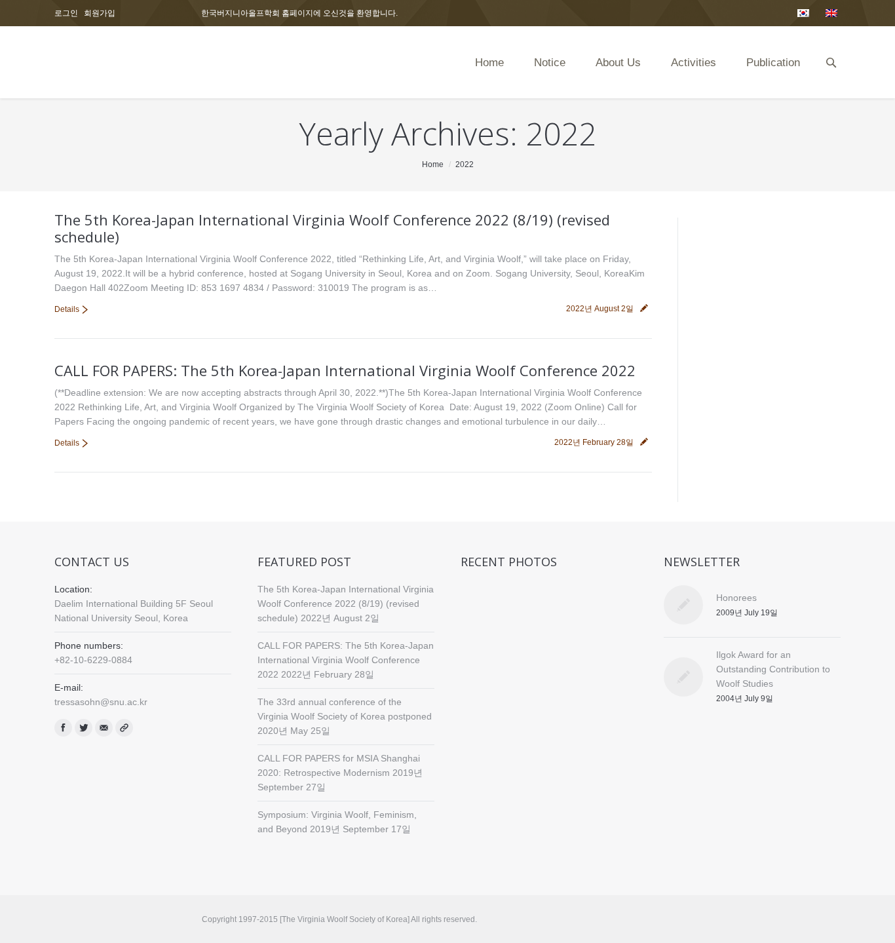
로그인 (66, 13)
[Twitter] (83, 728)
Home (433, 164)
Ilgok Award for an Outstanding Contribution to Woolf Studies (773, 669)
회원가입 (99, 13)
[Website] (124, 728)
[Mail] (104, 728)
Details (66, 309)
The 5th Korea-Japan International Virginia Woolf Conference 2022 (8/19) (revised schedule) (332, 228)
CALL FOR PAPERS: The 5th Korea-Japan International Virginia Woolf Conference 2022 (345, 370)
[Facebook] (63, 728)
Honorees (736, 597)
